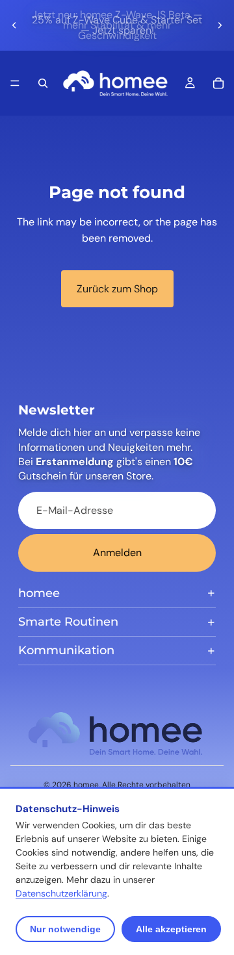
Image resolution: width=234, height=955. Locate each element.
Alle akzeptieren (171, 929)
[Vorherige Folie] (14, 25)
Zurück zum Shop (117, 289)
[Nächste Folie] (219, 25)
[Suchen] (43, 83)
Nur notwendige (65, 929)
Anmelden (117, 552)
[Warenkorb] (218, 83)
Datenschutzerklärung (61, 893)
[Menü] (15, 83)
